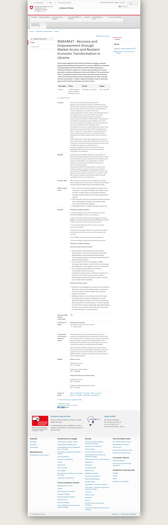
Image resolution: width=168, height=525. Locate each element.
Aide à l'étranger (62, 468)
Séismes (59, 462)
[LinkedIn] (62, 407)
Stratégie (115, 473)
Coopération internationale (35, 24)
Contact (116, 39)
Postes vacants (34, 447)
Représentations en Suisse (64, 485)
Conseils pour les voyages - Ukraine (67, 441)
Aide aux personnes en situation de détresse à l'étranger (95, 455)
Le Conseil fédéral (38, 2)
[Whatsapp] (66, 407)
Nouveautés (33, 441)
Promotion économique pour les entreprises (94, 504)
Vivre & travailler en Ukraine (75, 18)
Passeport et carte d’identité (93, 446)
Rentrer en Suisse (62, 499)
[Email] (67, 407)
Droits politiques (90, 449)
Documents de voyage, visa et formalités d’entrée (69, 453)
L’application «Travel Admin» (65, 478)
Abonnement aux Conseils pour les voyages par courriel (70, 474)
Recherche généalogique (92, 479)
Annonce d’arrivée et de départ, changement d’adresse (94, 442)
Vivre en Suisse (117, 447)
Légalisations (89, 462)
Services (87, 17)
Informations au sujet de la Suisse (122, 450)
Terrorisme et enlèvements (65, 459)
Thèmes (115, 476)
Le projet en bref (64, 98)
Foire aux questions (63, 456)
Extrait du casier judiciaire (92, 476)
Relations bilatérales (119, 460)
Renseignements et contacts (121, 444)
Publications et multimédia (121, 481)
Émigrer (59, 488)
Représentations (44, 17)
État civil (87, 500)
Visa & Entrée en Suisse (97, 18)
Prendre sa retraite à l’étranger (66, 497)
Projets (115, 478)
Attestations (88, 465)
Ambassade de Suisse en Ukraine (39, 455)
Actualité (34, 17)
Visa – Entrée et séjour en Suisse (122, 441)
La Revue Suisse (89, 494)
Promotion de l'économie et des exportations (122, 464)
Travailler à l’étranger (63, 494)
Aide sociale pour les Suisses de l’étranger (97, 459)
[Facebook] (58, 407)
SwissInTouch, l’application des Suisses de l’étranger (97, 508)
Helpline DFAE (109, 416)
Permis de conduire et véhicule (94, 452)
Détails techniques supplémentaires (70, 399)
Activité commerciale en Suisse (122, 453)
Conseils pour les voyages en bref (67, 444)
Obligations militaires (91, 473)
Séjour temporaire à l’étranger (66, 491)
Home (31, 31)
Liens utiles (88, 492)
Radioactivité (61, 465)
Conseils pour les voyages (57, 18)
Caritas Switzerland (126, 49)
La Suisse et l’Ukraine (115, 17)
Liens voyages (61, 470)
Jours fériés (33, 444)
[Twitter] (60, 407)
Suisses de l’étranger (63, 502)
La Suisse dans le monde (64, 2)
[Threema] (64, 407)
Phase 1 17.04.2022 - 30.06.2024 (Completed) (84, 395)
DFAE (50, 2)
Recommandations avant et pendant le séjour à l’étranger (68, 448)
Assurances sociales (90, 468)
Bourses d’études (90, 481)
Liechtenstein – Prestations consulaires (96, 484)
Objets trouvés (89, 470)
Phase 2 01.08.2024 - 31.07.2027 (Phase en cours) (85, 393)
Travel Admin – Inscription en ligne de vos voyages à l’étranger (97, 488)
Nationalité (88, 497)
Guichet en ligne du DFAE (60, 416)
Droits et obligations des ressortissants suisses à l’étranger (68, 506)
